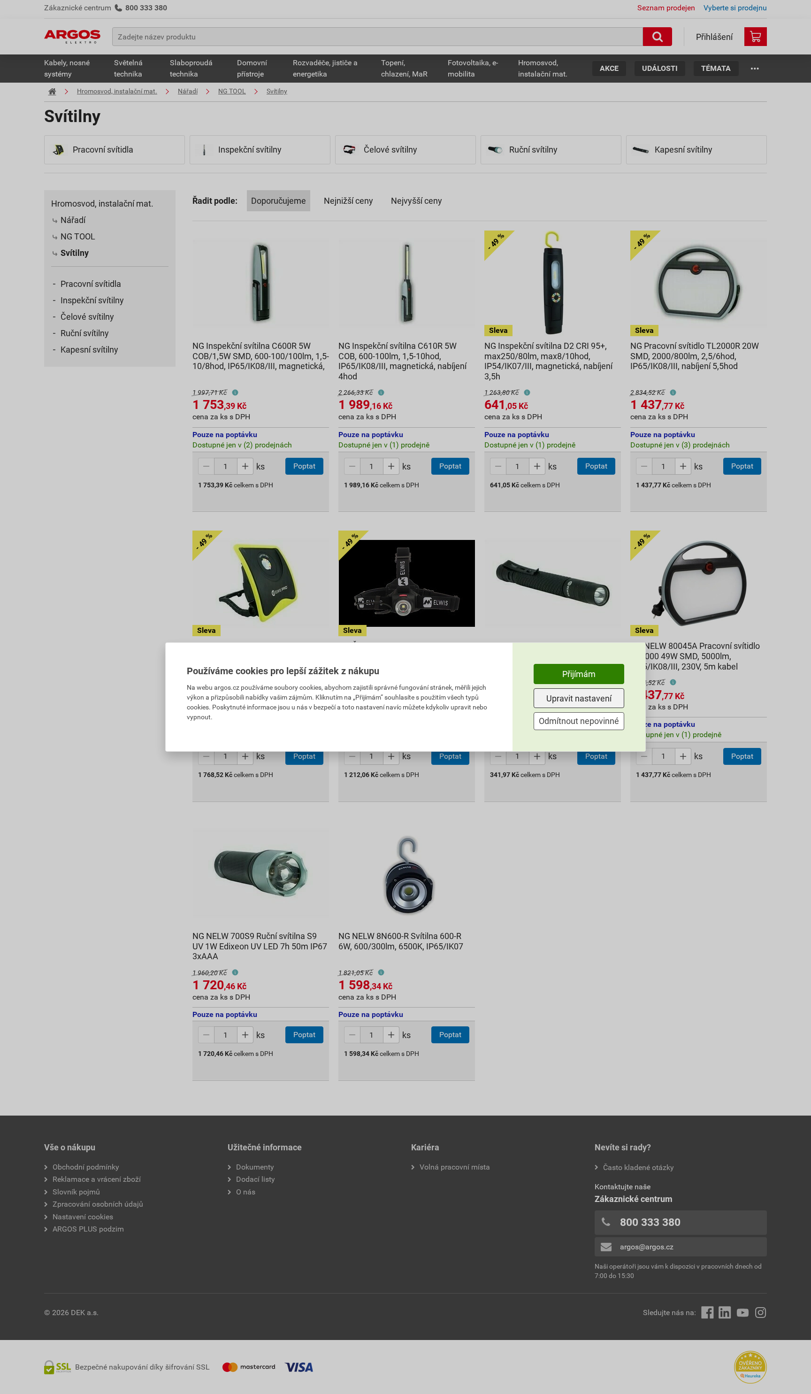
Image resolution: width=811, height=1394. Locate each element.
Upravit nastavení (579, 698)
